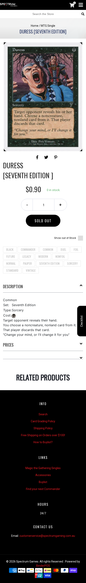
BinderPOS (43, 565)
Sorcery (72, 263)
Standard (12, 270)
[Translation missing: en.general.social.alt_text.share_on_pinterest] (55, 157)
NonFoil (60, 256)
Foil (76, 249)
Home (34, 25)
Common (48, 249)
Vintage (31, 270)
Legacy (26, 256)
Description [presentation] (13, 286)
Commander (28, 249)
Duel (63, 249)
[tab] (43, 288)
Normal (11, 263)
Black (9, 249)
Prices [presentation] (8, 345)
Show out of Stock (65, 238)
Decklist (81, 321)
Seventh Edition (49, 263)
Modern (43, 256)
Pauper (27, 263)
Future (10, 256)
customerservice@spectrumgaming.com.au (47, 535)
